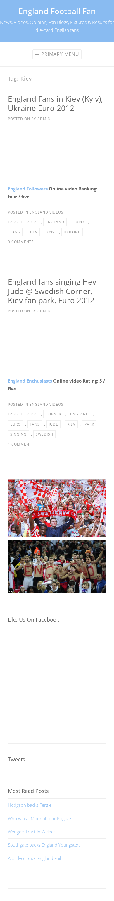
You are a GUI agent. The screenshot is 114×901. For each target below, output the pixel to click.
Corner (53, 414)
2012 (32, 221)
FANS (15, 232)
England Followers (28, 189)
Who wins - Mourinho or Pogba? (39, 818)
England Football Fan (57, 11)
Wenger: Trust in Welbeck (33, 832)
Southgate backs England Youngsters (44, 845)
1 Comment (20, 444)
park (89, 424)
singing (18, 434)
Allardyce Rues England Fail (34, 858)
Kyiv (50, 232)
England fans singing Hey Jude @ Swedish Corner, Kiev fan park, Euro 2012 (52, 291)
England (55, 221)
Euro (78, 221)
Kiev (33, 232)
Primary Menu (60, 54)
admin (44, 118)
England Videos (46, 212)
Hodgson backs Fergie (29, 805)
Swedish (44, 434)
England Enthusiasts (30, 381)
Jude (53, 424)
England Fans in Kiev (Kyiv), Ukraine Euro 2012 (55, 103)
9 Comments (21, 241)
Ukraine (72, 232)
